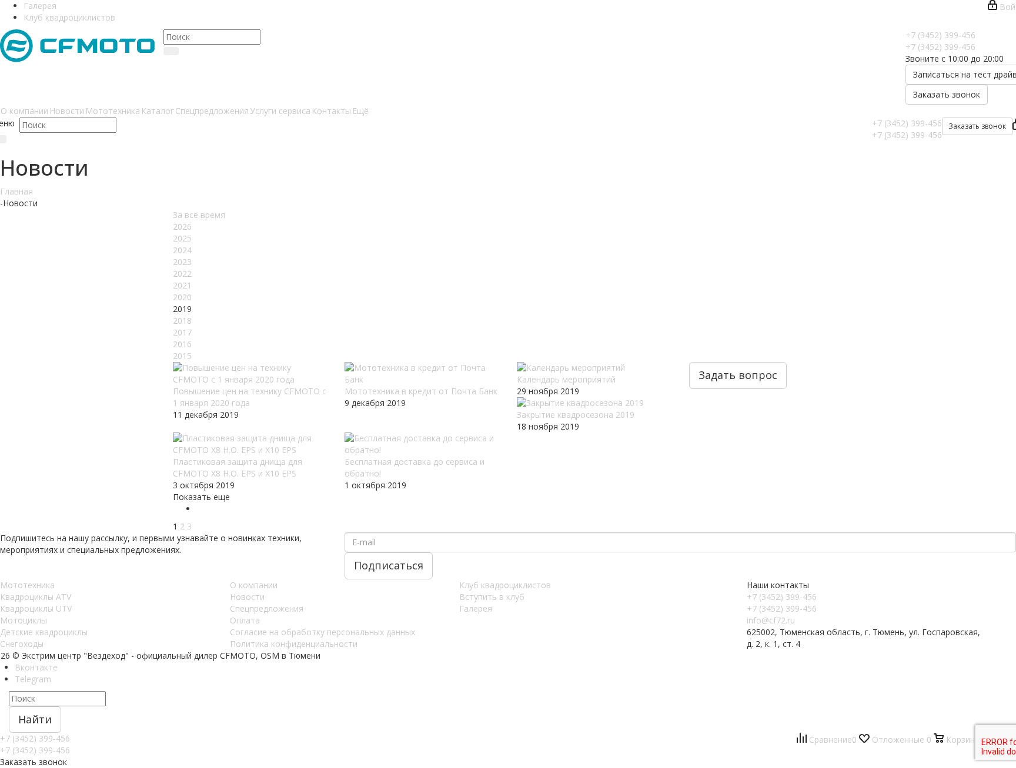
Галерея (475, 608)
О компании (254, 585)
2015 (182, 355)
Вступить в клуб (491, 596)
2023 (182, 261)
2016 (182, 344)
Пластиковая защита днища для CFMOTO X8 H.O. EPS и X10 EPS (237, 467)
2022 (182, 273)
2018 (182, 320)
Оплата (245, 620)
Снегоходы (22, 643)
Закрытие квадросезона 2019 (575, 414)
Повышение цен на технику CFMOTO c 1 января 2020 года (249, 396)
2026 (182, 226)
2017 (182, 332)
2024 (182, 250)
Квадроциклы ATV (35, 596)
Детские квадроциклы (44, 632)
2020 (182, 297)
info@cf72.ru (771, 620)
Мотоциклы (23, 620)
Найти (35, 719)
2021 (182, 285)
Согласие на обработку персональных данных (322, 632)
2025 (182, 238)
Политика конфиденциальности (293, 643)
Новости (247, 596)
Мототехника (27, 585)
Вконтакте (36, 667)
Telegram (33, 679)
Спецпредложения (266, 608)
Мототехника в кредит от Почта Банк (421, 391)
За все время (199, 214)
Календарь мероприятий (566, 379)
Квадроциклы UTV (36, 608)
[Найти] (171, 51)
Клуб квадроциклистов (505, 585)
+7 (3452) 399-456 (940, 35)
